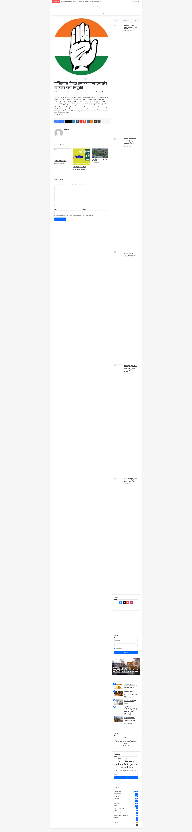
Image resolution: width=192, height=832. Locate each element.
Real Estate (87, 13)
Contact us (95, 13)
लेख (116, 805)
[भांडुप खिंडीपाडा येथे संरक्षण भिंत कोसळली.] (100, 153)
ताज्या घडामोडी (118, 813)
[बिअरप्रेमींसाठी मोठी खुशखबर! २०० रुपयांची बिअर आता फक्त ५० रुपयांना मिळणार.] (118, 693)
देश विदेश (117, 798)
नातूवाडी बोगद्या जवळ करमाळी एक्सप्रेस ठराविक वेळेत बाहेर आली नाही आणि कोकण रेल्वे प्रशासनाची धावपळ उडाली (130, 710)
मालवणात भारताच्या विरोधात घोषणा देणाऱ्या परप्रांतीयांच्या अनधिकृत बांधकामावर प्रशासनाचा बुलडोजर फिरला (129, 720)
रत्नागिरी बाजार (118, 820)
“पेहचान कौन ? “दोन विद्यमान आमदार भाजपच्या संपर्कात (130, 27)
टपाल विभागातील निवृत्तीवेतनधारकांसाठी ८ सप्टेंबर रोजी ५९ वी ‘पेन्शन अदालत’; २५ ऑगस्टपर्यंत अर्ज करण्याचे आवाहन (81, 1)
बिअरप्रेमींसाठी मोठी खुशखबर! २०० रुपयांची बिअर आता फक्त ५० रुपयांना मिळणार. (130, 694)
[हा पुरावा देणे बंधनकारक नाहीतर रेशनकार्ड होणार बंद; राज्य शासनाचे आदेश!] (118, 686)
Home (56, 79)
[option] (126, 666)
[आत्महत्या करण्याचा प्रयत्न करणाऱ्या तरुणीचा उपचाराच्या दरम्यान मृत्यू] (118, 307)
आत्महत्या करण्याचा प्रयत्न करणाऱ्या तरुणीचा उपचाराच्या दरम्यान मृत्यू (130, 253)
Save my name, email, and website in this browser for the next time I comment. (74, 215)
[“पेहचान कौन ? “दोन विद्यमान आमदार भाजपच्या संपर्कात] (118, 81)
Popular (117, 20)
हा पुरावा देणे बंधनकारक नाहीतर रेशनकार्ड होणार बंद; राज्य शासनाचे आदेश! (130, 686)
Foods (116, 825)
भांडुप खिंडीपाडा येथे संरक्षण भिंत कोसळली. (99, 159)
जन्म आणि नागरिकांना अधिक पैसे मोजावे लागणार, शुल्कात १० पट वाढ (125, 672)
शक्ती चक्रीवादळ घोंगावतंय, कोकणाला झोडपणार (130, 701)
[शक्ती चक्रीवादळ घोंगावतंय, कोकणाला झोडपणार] (118, 702)
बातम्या (72, 13)
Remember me (118, 648)
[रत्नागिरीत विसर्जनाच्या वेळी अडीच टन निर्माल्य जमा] (62, 153)
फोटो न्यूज (117, 803)
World (116, 822)
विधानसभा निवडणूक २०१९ (120, 808)
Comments (134, 20)
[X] (125, 746)
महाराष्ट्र (117, 796)
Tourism (79, 13)
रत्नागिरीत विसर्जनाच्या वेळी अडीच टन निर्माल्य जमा (61, 161)
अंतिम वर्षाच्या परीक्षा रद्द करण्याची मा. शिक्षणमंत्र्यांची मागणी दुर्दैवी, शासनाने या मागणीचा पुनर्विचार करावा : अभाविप (130, 368)
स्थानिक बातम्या (62, 79)
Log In (126, 652)
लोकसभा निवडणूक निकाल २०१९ (121, 815)
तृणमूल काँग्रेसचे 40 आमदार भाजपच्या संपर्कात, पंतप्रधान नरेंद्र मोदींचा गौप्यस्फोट (130, 480)
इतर (116, 810)
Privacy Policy (103, 13)
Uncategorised (118, 801)
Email (56, 209)
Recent (125, 20)
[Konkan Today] (96, 7)
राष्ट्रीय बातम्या (118, 793)
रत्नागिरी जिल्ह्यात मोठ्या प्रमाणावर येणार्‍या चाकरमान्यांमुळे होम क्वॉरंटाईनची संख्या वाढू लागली (130, 142)
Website (84, 209)
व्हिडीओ (116, 817)
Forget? (134, 645)
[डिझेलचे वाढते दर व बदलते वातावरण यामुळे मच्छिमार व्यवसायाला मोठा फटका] (81, 156)
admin (58, 91)
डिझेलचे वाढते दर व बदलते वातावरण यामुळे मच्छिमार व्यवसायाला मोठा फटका (79, 168)
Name (56, 203)
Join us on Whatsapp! (115, 13)
